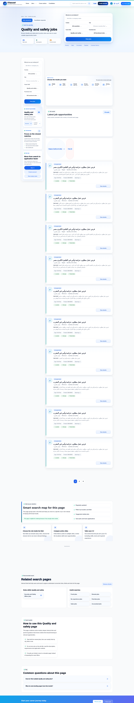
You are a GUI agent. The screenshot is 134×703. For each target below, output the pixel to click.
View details (103, 186)
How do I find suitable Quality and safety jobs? (39, 679)
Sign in (32, 167)
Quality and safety (32, 16)
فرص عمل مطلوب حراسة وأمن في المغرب (69, 198)
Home (22, 16)
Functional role (92, 29)
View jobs (88, 39)
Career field (68, 29)
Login (94, 3)
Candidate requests (40, 20)
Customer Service (95, 45)
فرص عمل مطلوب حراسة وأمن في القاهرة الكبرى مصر (74, 167)
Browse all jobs (107, 584)
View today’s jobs (32, 176)
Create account (103, 3)
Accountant (79, 45)
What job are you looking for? (72, 15)
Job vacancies (27, 20)
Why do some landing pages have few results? (39, 686)
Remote (67, 45)
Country (67, 22)
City (90, 22)
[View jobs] (89, 3)
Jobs (26, 16)
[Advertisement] (67, 558)
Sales (72, 45)
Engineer (86, 45)
